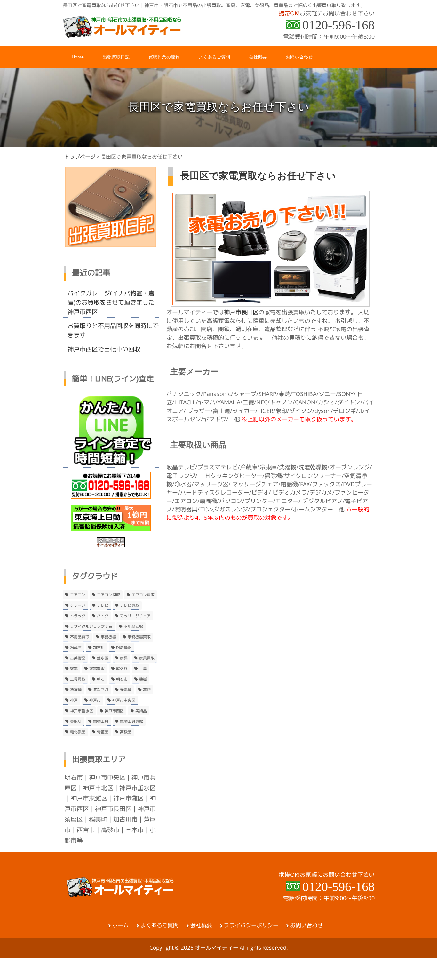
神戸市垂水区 (81, 711)
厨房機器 (123, 648)
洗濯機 (76, 690)
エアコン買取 (143, 595)
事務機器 (108, 637)
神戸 (74, 700)
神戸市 (95, 700)
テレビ (102, 605)
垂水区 (102, 658)
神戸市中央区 (123, 700)
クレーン (77, 605)
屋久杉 (122, 669)
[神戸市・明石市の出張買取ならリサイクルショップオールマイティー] (122, 35)
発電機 (125, 690)
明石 (101, 679)
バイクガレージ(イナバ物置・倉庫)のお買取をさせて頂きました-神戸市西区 (112, 302)
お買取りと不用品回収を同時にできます (113, 330)
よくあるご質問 (159, 925)
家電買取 (97, 669)
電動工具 (100, 721)
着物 (147, 690)
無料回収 (100, 690)
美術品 (141, 711)
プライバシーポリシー (251, 925)
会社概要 (201, 925)
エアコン (77, 595)
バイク (102, 616)
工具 (143, 669)
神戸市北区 (98, 788)
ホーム (120, 925)
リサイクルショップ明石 (91, 626)
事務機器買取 (139, 637)
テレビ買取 (129, 605)
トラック (77, 616)
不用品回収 (133, 626)
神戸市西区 (114, 711)
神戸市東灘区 (89, 798)
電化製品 (77, 732)
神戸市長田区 (241, 312)
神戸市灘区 (128, 798)
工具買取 (77, 679)
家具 (124, 658)
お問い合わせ (306, 925)
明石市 (122, 679)
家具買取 (147, 658)
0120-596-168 (338, 25)
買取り (76, 721)
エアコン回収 (108, 595)
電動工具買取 (131, 721)
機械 (143, 679)
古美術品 (77, 658)
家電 (74, 669)
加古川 (99, 648)
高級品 (125, 732)
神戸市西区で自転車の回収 (104, 349)
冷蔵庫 (76, 648)
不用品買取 (79, 637)
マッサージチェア (135, 616)
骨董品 (102, 732)
